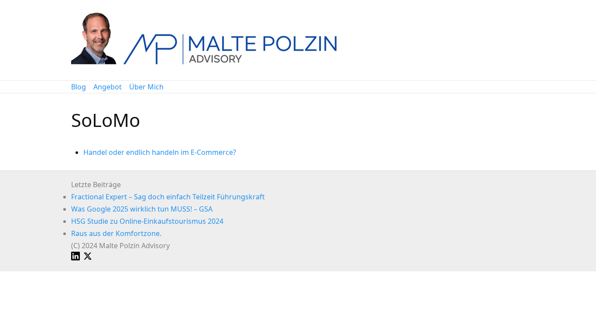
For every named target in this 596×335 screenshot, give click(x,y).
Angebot (107, 87)
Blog (78, 87)
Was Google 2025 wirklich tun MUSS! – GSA (141, 209)
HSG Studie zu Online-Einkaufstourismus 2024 (147, 221)
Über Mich (146, 87)
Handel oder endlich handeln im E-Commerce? (159, 152)
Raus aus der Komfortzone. (116, 233)
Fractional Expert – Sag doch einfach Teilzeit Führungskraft (168, 197)
